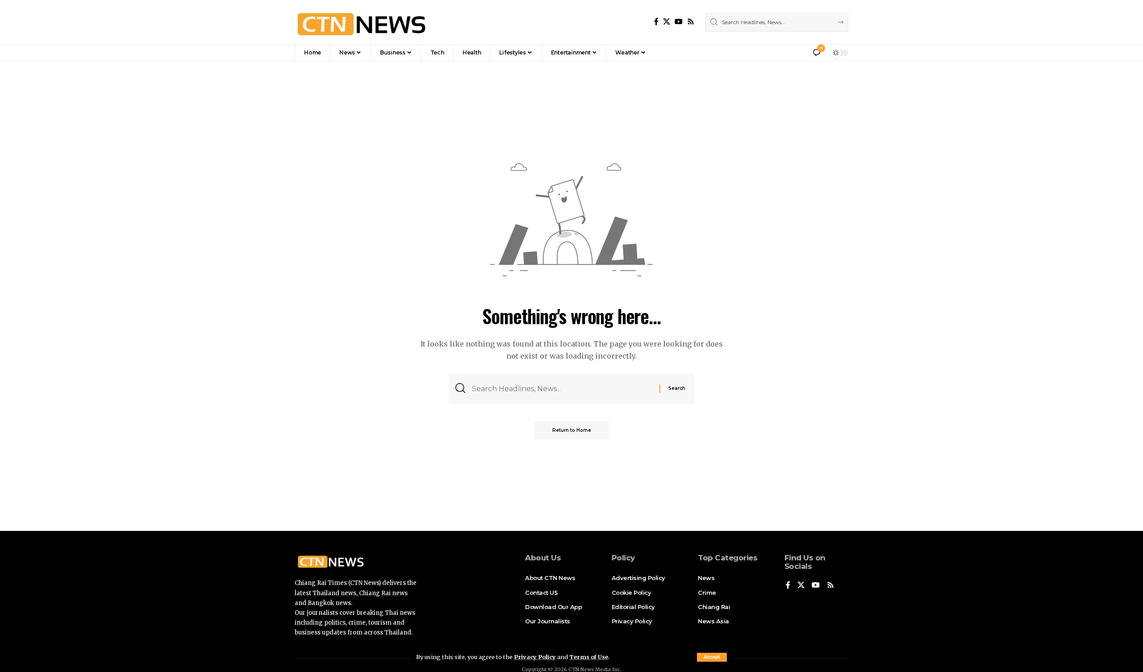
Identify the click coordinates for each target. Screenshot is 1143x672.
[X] (666, 22)
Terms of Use (588, 656)
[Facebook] (656, 22)
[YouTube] (678, 22)
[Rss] (691, 22)
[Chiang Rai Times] (361, 22)
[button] (712, 657)
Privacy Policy (535, 656)
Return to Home (571, 430)
